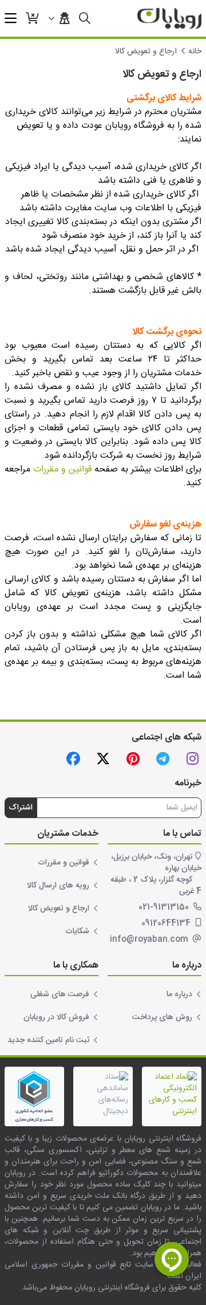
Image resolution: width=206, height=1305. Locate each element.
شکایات (77, 931)
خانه (194, 51)
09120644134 (167, 923)
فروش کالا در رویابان (56, 1017)
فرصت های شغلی (59, 994)
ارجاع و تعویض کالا (58, 908)
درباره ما (179, 994)
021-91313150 (164, 907)
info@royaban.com (150, 939)
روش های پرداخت (162, 1017)
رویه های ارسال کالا (58, 886)
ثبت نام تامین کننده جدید (48, 1040)
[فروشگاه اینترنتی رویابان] (169, 18)
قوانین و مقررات (62, 469)
